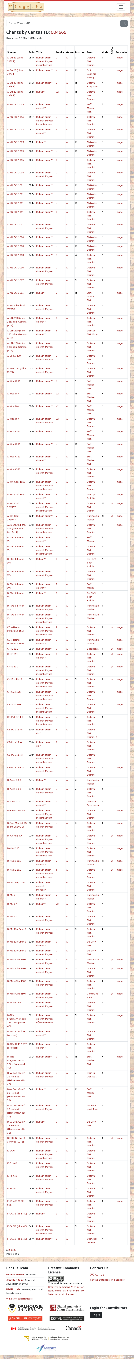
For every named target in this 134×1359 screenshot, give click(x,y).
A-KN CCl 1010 (15, 237)
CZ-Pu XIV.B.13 (15, 767)
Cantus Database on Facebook (107, 1279)
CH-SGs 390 (14, 704)
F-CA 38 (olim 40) (17, 1213)
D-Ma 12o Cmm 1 (16, 929)
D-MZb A (12, 903)
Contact (99, 1275)
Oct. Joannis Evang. (91, 74)
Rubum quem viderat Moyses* (43, 886)
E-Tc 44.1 (12, 1175)
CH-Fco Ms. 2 (14, 679)
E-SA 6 (11, 1150)
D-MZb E (12, 895)
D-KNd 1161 (14, 860)
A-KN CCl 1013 (15, 104)
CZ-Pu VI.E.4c (15, 729)
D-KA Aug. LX (14, 835)
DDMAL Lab (13, 1289)
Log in (96, 1315)
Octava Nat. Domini (91, 61)
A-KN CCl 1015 (15, 142)
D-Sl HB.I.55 (14, 1002)
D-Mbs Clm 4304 (16, 993)
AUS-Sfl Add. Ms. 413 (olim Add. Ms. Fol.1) (16, 528)
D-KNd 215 (13, 848)
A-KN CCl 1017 (15, 280)
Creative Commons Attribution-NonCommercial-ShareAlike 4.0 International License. (66, 1291)
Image (119, 57)
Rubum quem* (44, 70)
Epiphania (93, 648)
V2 (57, 91)
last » (13, 1249)
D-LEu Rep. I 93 (16, 882)
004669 (58, 32)
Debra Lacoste (15, 1274)
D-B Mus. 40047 (16, 810)
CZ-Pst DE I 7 (15, 717)
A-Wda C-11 (13, 381)
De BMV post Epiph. (91, 563)
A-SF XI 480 (14, 355)
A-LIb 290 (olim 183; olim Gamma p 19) (17, 322)
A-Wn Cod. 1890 (16, 481)
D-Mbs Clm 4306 (16, 981)
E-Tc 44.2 (12, 1163)
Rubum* (41, 91)
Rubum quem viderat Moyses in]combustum (45, 1019)
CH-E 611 (12, 648)
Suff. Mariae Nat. (91, 108)
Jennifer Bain (14, 1280)
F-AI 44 (11, 1188)
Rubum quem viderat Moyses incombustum (45, 61)
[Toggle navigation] (121, 6)
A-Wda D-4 (13, 393)
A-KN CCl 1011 (15, 185)
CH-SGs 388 (14, 691)
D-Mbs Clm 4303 (16, 968)
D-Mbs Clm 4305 (16, 959)
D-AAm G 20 (14, 780)
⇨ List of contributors (19, 1298)
